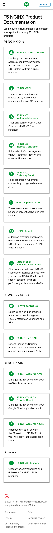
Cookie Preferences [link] (38, 523)
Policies (31, 512)
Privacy (8, 518)
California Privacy (36, 518)
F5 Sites (43, 5)
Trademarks (10, 512)
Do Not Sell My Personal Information (15, 525)
